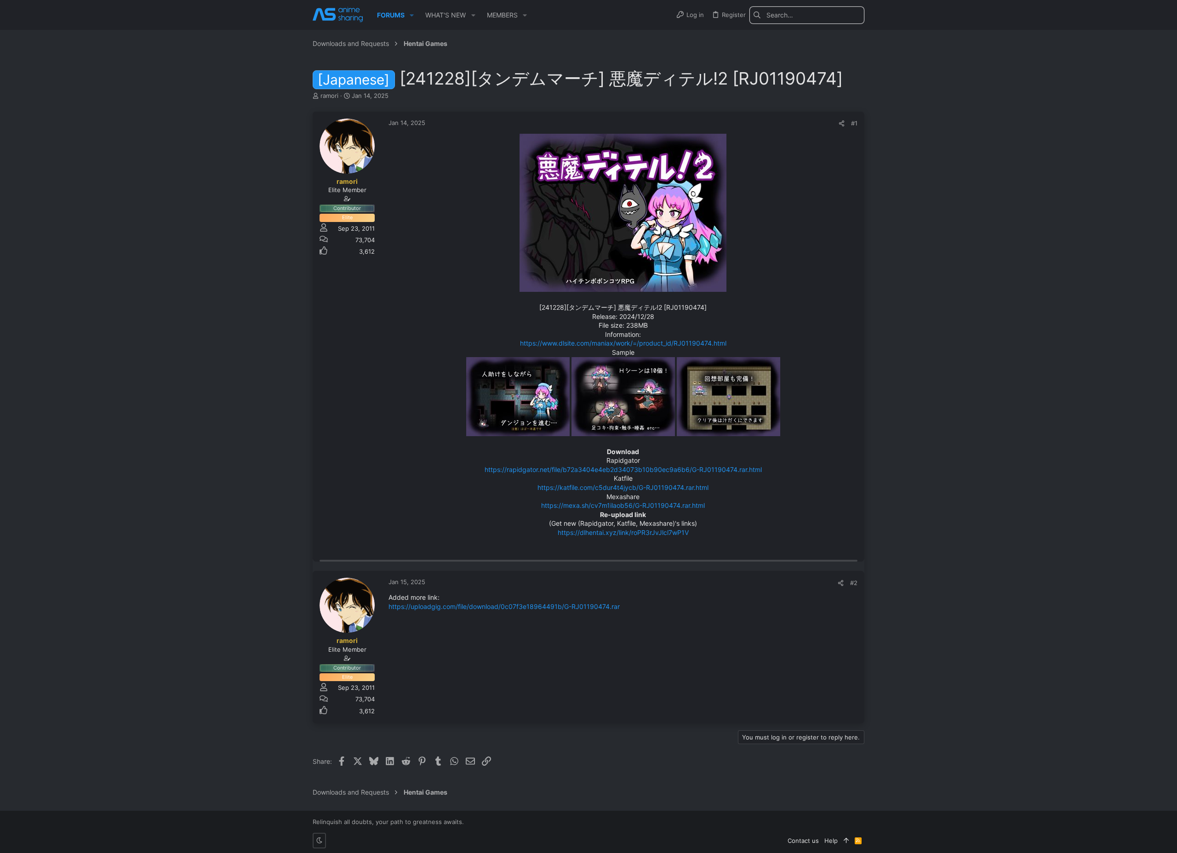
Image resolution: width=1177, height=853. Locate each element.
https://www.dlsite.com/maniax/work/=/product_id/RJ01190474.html (623, 343)
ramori (329, 95)
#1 (854, 123)
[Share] (841, 123)
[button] (412, 15)
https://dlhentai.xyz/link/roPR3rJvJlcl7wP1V (623, 532)
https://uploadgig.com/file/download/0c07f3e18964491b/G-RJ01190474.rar (504, 606)
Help (831, 840)
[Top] (846, 840)
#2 (853, 582)
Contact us (803, 840)
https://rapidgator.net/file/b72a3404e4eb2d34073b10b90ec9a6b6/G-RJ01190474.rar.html (623, 469)
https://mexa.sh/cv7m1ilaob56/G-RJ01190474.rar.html (623, 505)
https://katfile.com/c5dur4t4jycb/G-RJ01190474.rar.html (622, 487)
